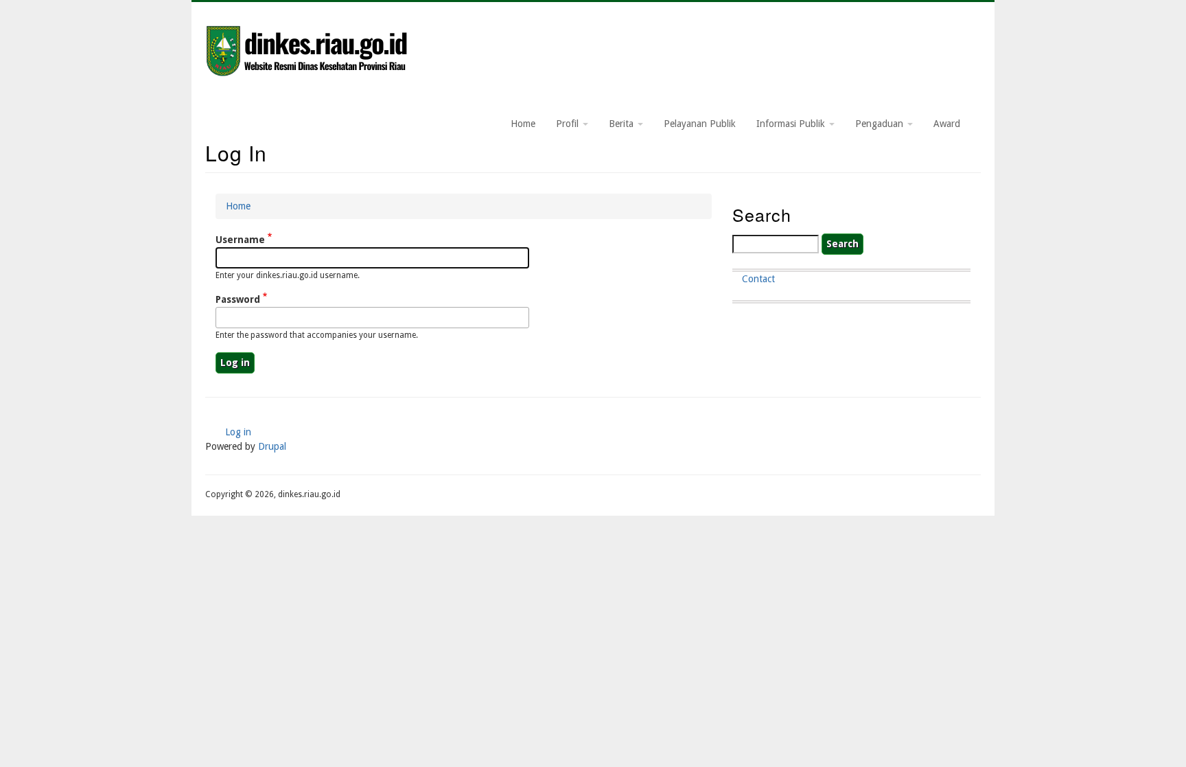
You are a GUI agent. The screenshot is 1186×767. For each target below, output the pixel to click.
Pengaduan (880, 123)
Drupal (272, 446)
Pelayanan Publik (700, 123)
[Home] (308, 52)
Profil (568, 123)
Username (240, 239)
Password (238, 299)
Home (523, 123)
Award (946, 123)
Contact (758, 278)
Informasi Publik (792, 123)
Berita (622, 123)
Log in (238, 431)
